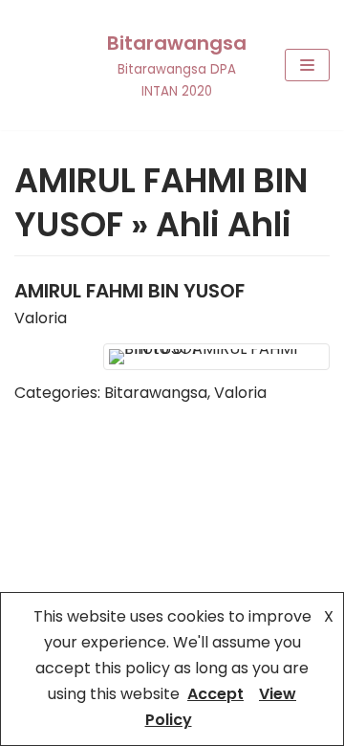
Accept (215, 694)
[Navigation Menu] (307, 65)
